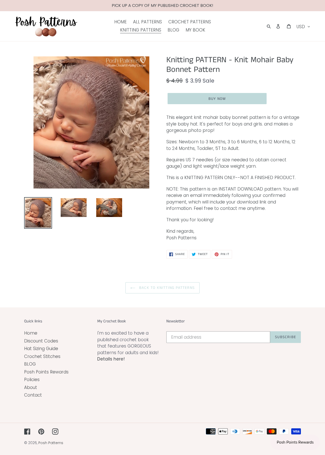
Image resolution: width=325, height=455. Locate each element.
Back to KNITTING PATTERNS (166, 287)
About (30, 387)
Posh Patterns (50, 442)
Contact (33, 395)
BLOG (30, 364)
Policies (32, 379)
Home (30, 333)
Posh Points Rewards (46, 372)
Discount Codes (41, 341)
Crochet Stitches (42, 356)
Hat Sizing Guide (41, 349)
